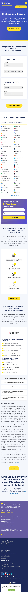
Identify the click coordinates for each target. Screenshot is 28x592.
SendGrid (17, 158)
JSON (3, 185)
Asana (3, 135)
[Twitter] (11, 574)
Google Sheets (5, 180)
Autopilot (4, 137)
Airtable (4, 133)
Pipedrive (17, 148)
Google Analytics (6, 169)
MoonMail (17, 135)
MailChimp (17, 192)
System (6, 62)
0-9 (25, 578)
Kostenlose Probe (14, 28)
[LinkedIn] (7, 574)
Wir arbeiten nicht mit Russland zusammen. (11, 566)
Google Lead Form (6, 178)
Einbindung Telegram (5, 543)
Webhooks (17, 176)
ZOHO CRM (17, 187)
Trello (16, 169)
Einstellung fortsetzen (14, 105)
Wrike (16, 185)
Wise (16, 178)
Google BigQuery (6, 171)
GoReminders (5, 164)
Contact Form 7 (6, 148)
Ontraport (17, 144)
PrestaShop (18, 151)
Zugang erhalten (14, 217)
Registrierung (20, 6)
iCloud (16, 189)
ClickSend (4, 142)
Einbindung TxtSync (5, 555)
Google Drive (5, 176)
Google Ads (5, 167)
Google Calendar (6, 173)
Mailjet (16, 130)
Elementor (4, 155)
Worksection (18, 183)
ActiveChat (5, 130)
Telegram (17, 164)
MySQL (17, 139)
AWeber (4, 126)
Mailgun (17, 128)
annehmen (11, 590)
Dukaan (4, 151)
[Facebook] (2, 574)
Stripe (16, 162)
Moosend (17, 137)
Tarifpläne (3, 565)
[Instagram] (9, 574)
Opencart (17, 146)
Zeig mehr (3, 558)
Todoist (17, 167)
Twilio (16, 171)
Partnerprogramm (5, 564)
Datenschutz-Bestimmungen (7, 563)
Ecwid (3, 153)
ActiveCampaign (6, 128)
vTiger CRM (5, 192)
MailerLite (17, 126)
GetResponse (5, 160)
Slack (16, 160)
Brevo (3, 139)
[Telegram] (4, 574)
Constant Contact (6, 146)
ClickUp (4, 144)
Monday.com (18, 133)
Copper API (17, 462)
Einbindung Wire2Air (5, 556)
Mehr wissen (12, 587)
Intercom (4, 183)
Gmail (3, 162)
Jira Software (5, 187)
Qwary (16, 153)
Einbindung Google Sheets (7, 541)
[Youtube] (5, 574)
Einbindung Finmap (5, 551)
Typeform (17, 173)
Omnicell (17, 142)
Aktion (5, 68)
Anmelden (7, 6)
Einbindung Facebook (6, 542)
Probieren (14, 468)
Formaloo (4, 158)
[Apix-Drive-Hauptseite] (5, 3)
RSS (16, 155)
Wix (16, 180)
